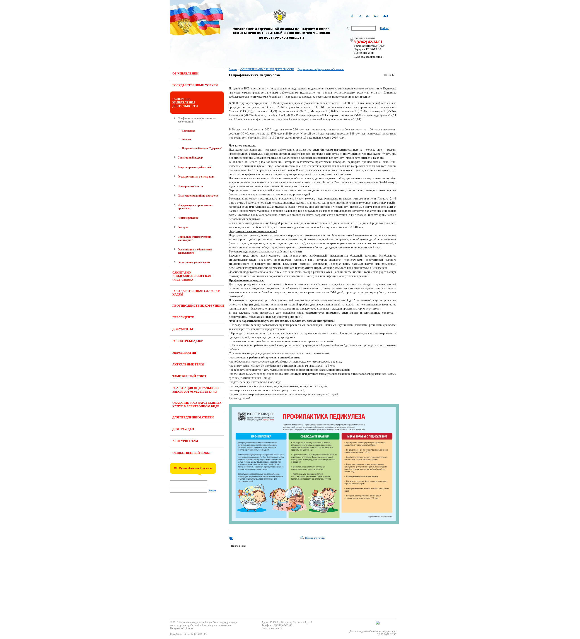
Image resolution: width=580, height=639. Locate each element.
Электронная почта (272, 628)
